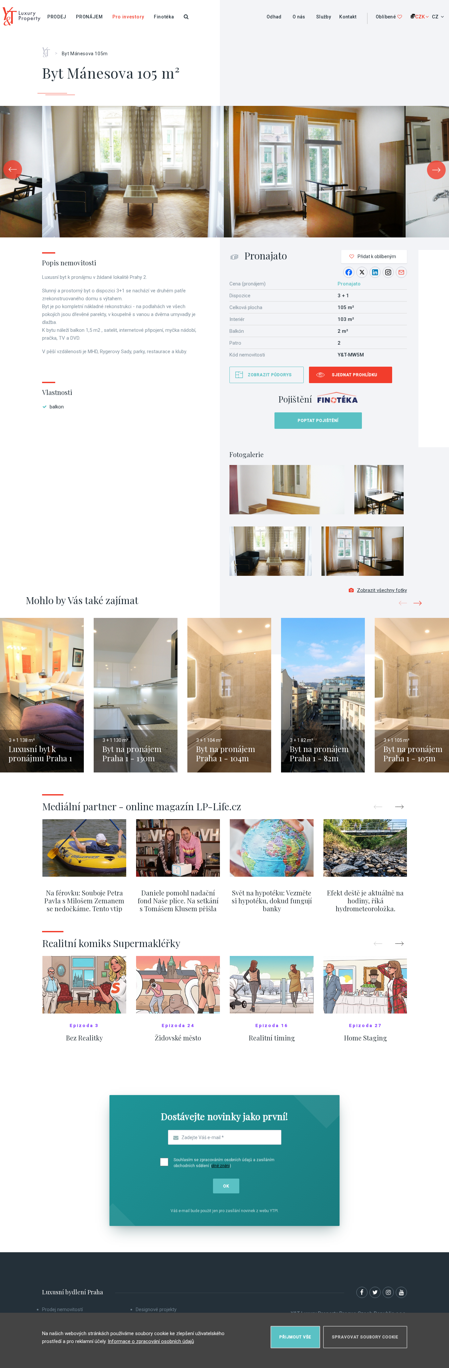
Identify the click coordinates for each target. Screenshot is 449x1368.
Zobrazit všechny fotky (382, 590)
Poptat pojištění (318, 420)
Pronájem (89, 16)
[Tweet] (361, 272)
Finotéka (164, 16)
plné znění (220, 1165)
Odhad (274, 16)
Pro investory (128, 16)
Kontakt (347, 16)
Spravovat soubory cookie (365, 1337)
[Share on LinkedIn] (375, 272)
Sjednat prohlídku (354, 375)
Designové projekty (156, 1309)
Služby (323, 16)
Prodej (56, 16)
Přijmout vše (295, 1337)
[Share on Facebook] (348, 272)
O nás (299, 16)
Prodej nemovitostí (62, 1309)
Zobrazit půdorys (270, 375)
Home (48, 50)
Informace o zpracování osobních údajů (151, 1341)
